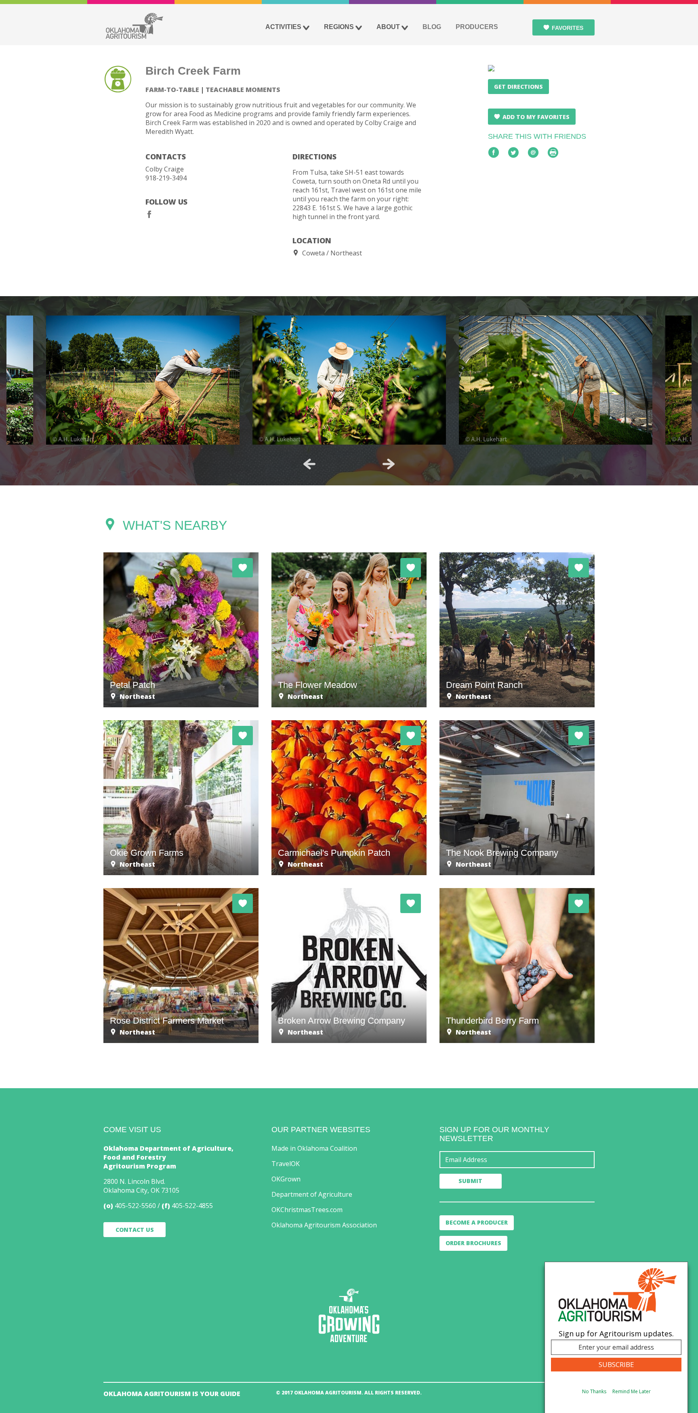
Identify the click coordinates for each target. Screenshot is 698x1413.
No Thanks (594, 1391)
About (388, 26)
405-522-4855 (192, 1205)
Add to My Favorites (536, 117)
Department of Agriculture (311, 1194)
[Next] (388, 464)
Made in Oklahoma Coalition (314, 1148)
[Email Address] (517, 1159)
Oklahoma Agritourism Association (324, 1225)
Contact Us (135, 1229)
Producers (477, 26)
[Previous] (309, 464)
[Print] (553, 152)
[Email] (533, 152)
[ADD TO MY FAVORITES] (242, 567)
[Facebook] (149, 214)
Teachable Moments (243, 89)
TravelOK (285, 1163)
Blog (432, 26)
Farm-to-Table (172, 89)
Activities (283, 26)
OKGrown (286, 1179)
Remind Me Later (631, 1391)
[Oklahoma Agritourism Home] (134, 25)
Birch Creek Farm (193, 71)
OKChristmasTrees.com (307, 1209)
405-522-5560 (135, 1205)
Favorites (567, 28)
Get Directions (518, 86)
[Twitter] (513, 152)
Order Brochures (473, 1243)
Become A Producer (477, 1222)
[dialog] (616, 1337)
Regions (339, 26)
